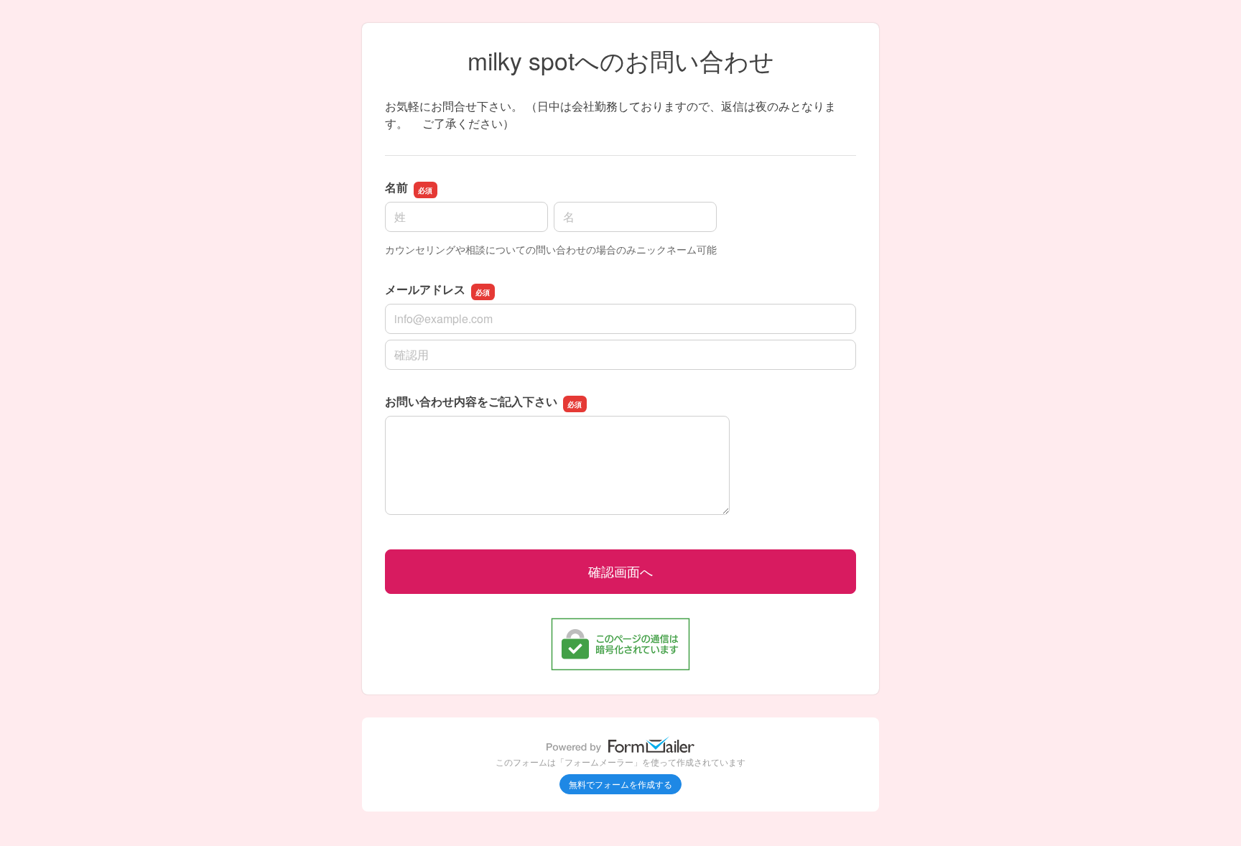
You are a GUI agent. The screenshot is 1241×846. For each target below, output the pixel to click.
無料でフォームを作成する (620, 784)
